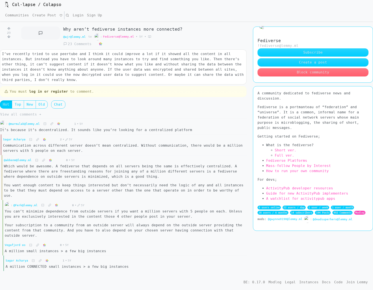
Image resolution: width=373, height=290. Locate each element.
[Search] (67, 15)
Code (338, 282)
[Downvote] (9, 37)
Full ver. (284, 155)
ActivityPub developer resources (299, 188)
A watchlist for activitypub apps (300, 199)
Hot (6, 104)
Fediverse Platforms (286, 160)
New (30, 104)
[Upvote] (9, 28)
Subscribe (313, 52)
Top (18, 104)
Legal (290, 282)
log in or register (48, 91)
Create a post (313, 62)
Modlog (359, 212)
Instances (309, 282)
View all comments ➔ (20, 114)
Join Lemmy (357, 282)
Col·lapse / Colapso (36, 4)
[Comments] (40, 33)
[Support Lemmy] (61, 15)
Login (78, 15)
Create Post (44, 15)
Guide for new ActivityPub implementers (307, 193)
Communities (17, 15)
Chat (58, 104)
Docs (326, 282)
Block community (313, 72)
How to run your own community (297, 171)
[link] (100, 44)
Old (41, 104)
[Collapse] (44, 123)
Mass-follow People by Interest (298, 166)
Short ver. (285, 150)
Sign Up (94, 15)
